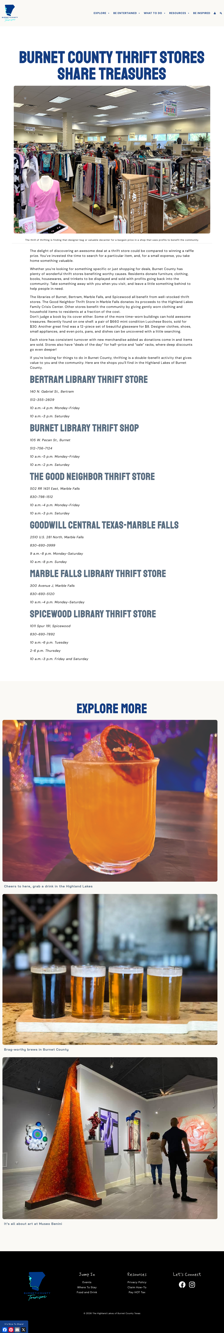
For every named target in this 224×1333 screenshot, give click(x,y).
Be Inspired (201, 13)
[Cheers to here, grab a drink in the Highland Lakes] (109, 801)
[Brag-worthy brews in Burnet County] (109, 970)
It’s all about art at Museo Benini (33, 1224)
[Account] (215, 13)
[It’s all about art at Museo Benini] (109, 1138)
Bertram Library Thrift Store (89, 379)
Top (216, 1325)
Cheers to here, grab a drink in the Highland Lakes (48, 886)
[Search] (221, 13)
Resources (177, 13)
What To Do (153, 13)
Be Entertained (125, 13)
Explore (100, 13)
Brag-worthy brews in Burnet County (36, 1049)
